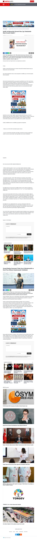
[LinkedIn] (7, 53)
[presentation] (6, 4)
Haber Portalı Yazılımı (7, 537)
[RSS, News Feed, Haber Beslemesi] (21, 534)
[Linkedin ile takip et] (18, 534)
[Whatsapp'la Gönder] (8, 53)
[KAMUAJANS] (8, 1)
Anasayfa (10, 531)
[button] (29, 53)
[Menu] (31, 1)
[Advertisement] (18, 12)
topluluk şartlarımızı (13, 237)
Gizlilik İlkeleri (21, 531)
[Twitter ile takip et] (16, 534)
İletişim (17, 531)
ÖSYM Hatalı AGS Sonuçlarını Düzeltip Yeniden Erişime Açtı (20, 4)
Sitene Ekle (25, 531)
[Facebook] (3, 53)
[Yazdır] (10, 53)
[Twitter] (5, 53)
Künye (14, 531)
